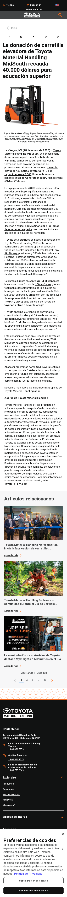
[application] (33, 531)
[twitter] (33, 36)
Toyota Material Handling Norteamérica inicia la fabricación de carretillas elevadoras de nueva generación (31, 546)
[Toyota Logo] (32, 15)
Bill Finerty (10, 253)
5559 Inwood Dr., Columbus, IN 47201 (21, 738)
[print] (45, 36)
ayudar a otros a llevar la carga (24, 305)
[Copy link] (58, 36)
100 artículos (43, 284)
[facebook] (9, 36)
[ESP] (59, 5)
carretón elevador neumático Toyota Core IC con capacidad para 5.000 (31, 171)
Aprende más (11, 555)
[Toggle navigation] (4, 15)
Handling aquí (31, 391)
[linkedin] (21, 36)
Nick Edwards (17, 318)
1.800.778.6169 (16, 770)
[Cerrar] (63, 834)
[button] (15, 680)
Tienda (10, 5)
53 (45, 679)
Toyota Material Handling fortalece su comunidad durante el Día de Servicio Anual (29, 602)
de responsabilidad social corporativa (27, 298)
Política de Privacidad (28, 873)
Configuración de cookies (33, 880)
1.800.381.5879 (16, 749)
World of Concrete (48, 281)
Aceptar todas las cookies (33, 890)
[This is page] (52, 680)
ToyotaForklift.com (15, 483)
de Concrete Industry (34, 177)
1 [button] (21, 679)
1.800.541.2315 (16, 759)
